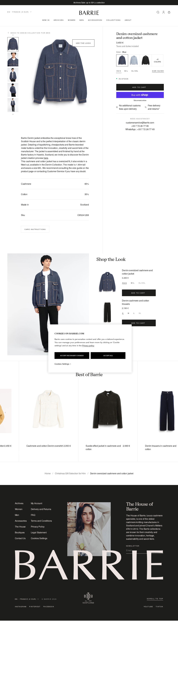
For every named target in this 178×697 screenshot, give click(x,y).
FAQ (33, 515)
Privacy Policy (38, 526)
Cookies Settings (39, 538)
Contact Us (20, 538)
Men (82, 20)
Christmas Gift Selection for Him (70, 473)
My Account (36, 503)
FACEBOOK (48, 606)
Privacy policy (88, 345)
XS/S (119, 71)
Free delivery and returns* (154, 107)
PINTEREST (34, 606)
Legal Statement (39, 532)
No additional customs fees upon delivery (130, 107)
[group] (42, 411)
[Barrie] (89, 14)
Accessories (95, 20)
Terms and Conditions (41, 520)
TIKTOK (159, 606)
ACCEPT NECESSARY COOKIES (72, 355)
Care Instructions (35, 229)
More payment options (140, 100)
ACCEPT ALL (108, 355)
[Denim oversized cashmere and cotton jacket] (107, 282)
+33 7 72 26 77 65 (140, 125)
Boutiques (20, 532)
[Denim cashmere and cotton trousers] (107, 312)
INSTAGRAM (21, 606)
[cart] (169, 13)
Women (71, 20)
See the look (83, 43)
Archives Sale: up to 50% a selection (89, 2)
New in (46, 20)
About (128, 20)
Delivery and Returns (41, 509)
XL (140, 313)
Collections (113, 20)
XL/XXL (134, 71)
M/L (126, 71)
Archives (59, 20)
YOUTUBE (148, 606)
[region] (90, 348)
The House (20, 526)
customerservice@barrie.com (140, 122)
